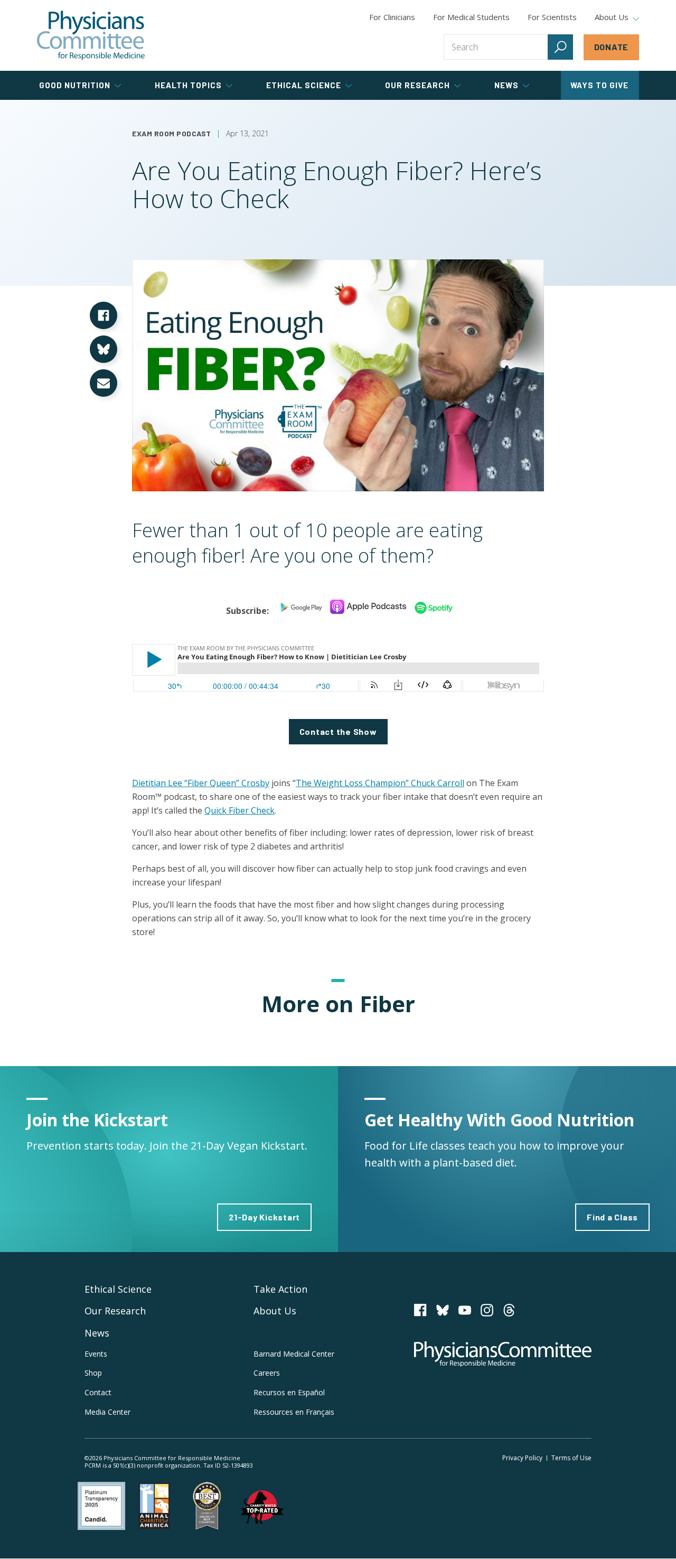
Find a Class (612, 1217)
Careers (266, 1373)
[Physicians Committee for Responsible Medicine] (91, 35)
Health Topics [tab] (188, 85)
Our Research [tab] (417, 85)
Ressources (293, 1412)
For (471, 17)
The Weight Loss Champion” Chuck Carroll (380, 783)
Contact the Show (338, 731)
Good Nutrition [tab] (74, 85)
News (96, 1333)
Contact (97, 1392)
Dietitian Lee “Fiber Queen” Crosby (200, 783)
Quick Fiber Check (239, 810)
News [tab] (506, 85)
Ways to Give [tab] (599, 85)
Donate (611, 47)
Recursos (289, 1392)
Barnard (293, 1354)
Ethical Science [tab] (303, 85)
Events (95, 1354)
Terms (571, 1457)
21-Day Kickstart (264, 1217)
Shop (93, 1373)
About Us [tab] (611, 17)
